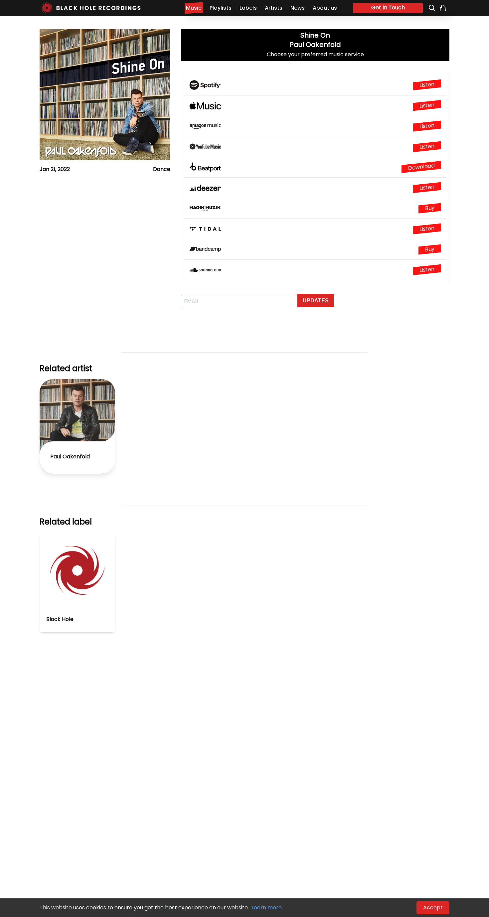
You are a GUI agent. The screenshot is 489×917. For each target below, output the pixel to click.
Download (421, 167)
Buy (429, 208)
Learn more (266, 907)
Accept (433, 907)
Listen (426, 84)
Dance (161, 169)
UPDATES (316, 300)
